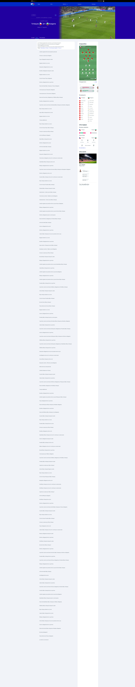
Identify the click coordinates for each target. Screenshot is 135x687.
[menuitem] (43, 4)
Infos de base (42, 37)
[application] (86, 22)
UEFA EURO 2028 (32, 4)
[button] (65, 4)
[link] (39, 4)
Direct (37, 37)
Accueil (32, 37)
